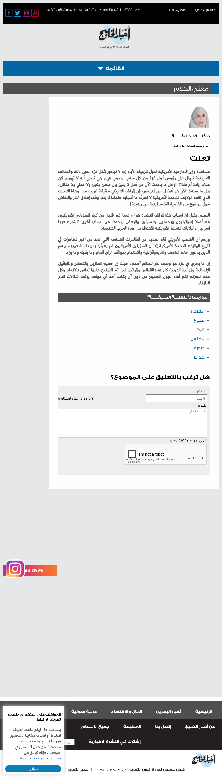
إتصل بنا (163, 726)
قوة (200, 329)
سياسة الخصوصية (47, 758)
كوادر (199, 357)
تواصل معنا (178, 10)
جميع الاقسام (95, 726)
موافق (33, 769)
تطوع (199, 320)
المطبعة (132, 726)
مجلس (197, 338)
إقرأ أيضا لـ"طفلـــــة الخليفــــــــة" (177, 297)
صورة (199, 348)
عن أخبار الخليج (200, 726)
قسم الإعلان (205, 10)
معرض (197, 311)
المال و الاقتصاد (126, 711)
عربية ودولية (84, 711)
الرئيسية (203, 711)
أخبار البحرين (168, 711)
